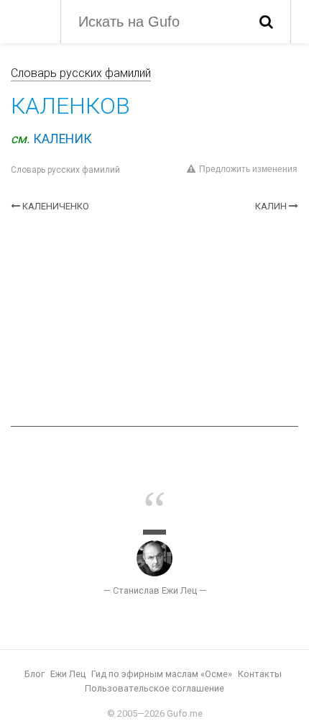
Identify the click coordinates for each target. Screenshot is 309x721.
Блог (34, 673)
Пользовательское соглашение (154, 688)
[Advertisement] (154, 319)
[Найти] (266, 21)
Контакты (260, 673)
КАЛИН (271, 206)
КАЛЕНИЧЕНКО (55, 206)
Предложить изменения (248, 169)
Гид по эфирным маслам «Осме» (161, 673)
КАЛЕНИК (62, 139)
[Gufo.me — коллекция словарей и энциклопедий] (28, 20)
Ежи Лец (68, 673)
